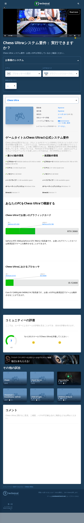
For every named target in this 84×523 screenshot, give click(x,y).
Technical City (42, 3)
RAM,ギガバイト (11, 80)
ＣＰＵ (7, 68)
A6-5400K (43, 276)
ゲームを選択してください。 (42, 100)
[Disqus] (42, 453)
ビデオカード (47, 68)
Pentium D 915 (11, 276)
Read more (74, 12)
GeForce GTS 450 (13, 224)
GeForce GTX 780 (48, 224)
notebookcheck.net (59, 496)
